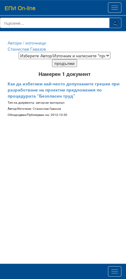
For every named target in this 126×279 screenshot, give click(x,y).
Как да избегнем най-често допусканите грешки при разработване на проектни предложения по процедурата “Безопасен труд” (64, 89)
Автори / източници (27, 43)
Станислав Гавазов (27, 49)
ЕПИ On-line (20, 8)
